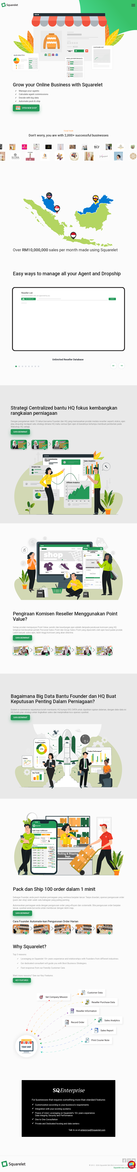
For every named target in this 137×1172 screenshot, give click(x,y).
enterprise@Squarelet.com (92, 1130)
